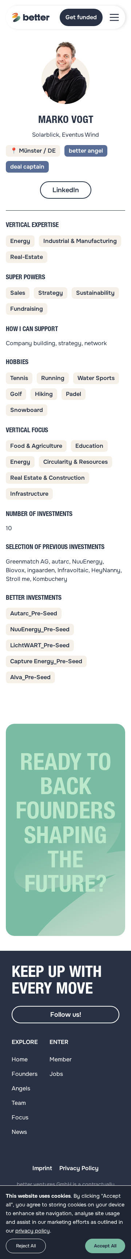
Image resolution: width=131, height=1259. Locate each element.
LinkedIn (65, 190)
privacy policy (32, 1230)
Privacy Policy (79, 1168)
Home (20, 1059)
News (19, 1132)
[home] (31, 17)
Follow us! (65, 1015)
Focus (20, 1117)
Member (60, 1059)
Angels (21, 1088)
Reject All (26, 1246)
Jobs (56, 1074)
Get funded (81, 17)
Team (19, 1103)
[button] (114, 17)
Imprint (42, 1168)
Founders (24, 1074)
